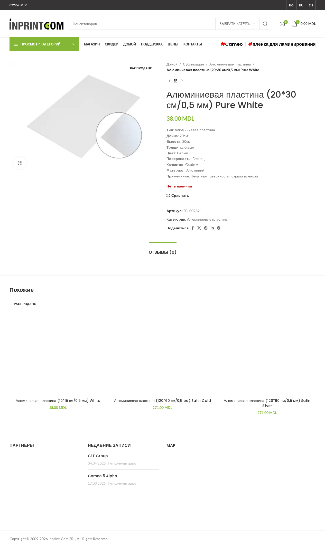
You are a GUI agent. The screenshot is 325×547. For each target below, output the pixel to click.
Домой (172, 64)
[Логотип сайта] (36, 23)
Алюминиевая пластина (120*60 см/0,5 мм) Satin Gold (162, 400)
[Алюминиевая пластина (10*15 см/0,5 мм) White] (58, 347)
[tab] (163, 250)
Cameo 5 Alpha (102, 475)
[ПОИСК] (265, 24)
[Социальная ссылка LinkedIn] (212, 228)
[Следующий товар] (182, 81)
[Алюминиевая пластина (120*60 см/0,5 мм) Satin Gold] (162, 347)
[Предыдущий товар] (169, 81)
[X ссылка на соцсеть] (199, 228)
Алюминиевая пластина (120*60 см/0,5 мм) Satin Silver (267, 403)
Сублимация (193, 64)
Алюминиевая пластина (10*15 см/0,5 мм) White (58, 400)
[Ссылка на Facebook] (193, 228)
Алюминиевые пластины (230, 64)
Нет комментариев (122, 463)
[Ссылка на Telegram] (218, 228)
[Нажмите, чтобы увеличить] (19, 163)
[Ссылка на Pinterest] (205, 228)
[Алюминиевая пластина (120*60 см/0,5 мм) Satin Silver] (267, 347)
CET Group (98, 455)
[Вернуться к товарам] (176, 81)
